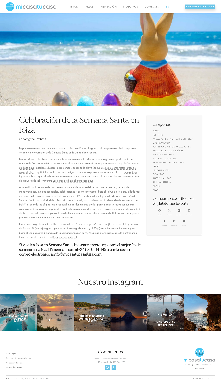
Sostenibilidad (162, 178)
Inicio (74, 6)
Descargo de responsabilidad (19, 358)
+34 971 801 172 (116, 362)
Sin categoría (162, 182)
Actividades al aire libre (168, 162)
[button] (159, 212)
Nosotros (130, 6)
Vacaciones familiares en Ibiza (173, 138)
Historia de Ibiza (163, 154)
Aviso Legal (11, 353)
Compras (158, 174)
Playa (156, 131)
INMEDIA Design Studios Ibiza (37, 379)
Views (156, 185)
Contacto (151, 6)
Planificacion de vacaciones (172, 146)
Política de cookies (14, 367)
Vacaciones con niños (168, 150)
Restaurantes (161, 170)
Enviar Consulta (200, 6)
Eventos (40, 139)
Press (156, 166)
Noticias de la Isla (165, 158)
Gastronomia (161, 142)
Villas (89, 6)
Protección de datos (14, 362)
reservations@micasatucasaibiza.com (110, 358)
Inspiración (108, 6)
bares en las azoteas (60, 176)
